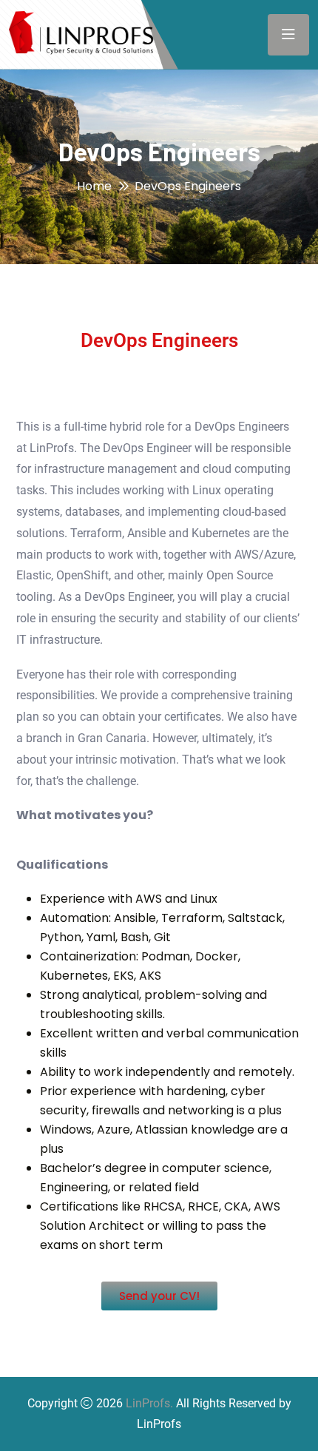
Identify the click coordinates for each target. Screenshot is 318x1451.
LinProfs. (149, 1403)
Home (94, 186)
